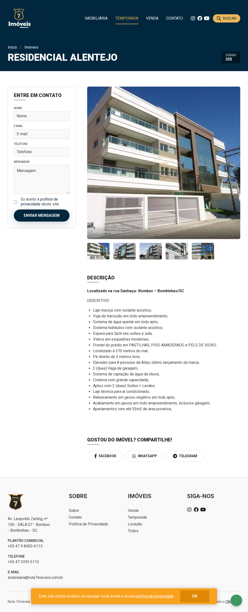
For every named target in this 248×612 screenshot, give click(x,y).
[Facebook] (199, 18)
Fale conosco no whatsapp (236, 600)
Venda (152, 18)
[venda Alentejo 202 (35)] (203, 251)
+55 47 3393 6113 (23, 562)
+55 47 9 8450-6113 (25, 546)
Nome (18, 108)
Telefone (21, 144)
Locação (135, 524)
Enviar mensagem (42, 215)
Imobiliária (96, 18)
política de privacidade (39, 201)
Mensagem (22, 162)
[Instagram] (193, 18)
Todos (133, 531)
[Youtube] (206, 18)
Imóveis (31, 47)
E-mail (18, 126)
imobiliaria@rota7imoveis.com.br (35, 577)
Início (12, 47)
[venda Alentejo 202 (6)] (177, 251)
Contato (174, 18)
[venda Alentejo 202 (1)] (98, 251)
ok (194, 596)
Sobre (74, 510)
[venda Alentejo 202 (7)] (151, 251)
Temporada (126, 18)
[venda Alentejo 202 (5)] (124, 251)
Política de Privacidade (88, 524)
